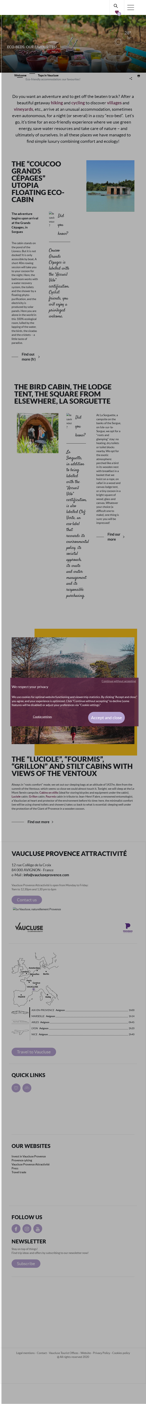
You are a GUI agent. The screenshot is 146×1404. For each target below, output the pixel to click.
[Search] (116, 5)
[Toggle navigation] (130, 7)
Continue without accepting (119, 681)
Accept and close (106, 717)
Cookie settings (42, 716)
